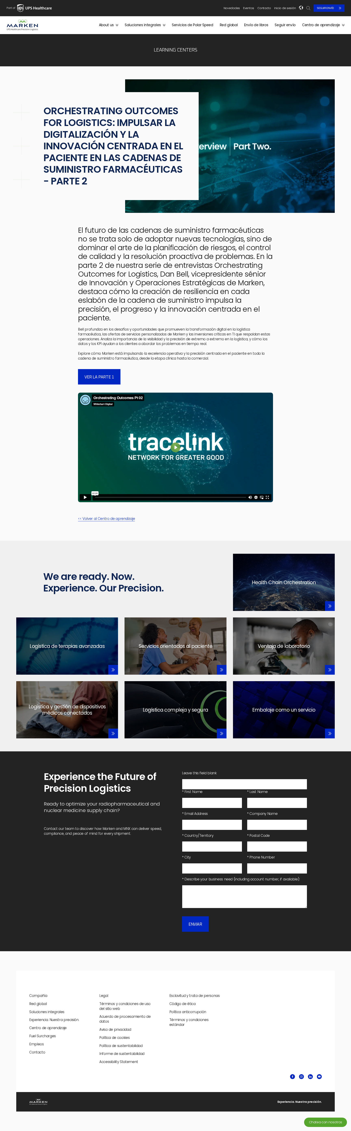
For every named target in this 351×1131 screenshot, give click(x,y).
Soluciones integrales (143, 25)
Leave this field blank (199, 773)
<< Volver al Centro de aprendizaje (106, 518)
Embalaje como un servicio (283, 710)
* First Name (192, 792)
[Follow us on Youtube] (319, 1076)
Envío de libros (256, 25)
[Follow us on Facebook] (292, 1076)
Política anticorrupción (187, 1011)
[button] (175, 447)
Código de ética (182, 1003)
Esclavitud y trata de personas (194, 995)
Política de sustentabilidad (121, 1045)
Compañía (38, 995)
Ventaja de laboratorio (284, 646)
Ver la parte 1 (99, 377)
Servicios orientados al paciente (175, 646)
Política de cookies (114, 1037)
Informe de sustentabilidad (121, 1053)
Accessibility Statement (118, 1061)
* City (186, 857)
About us (106, 25)
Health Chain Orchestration (284, 582)
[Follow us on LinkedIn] (310, 1076)
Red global (229, 25)
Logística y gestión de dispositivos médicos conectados (67, 709)
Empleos (36, 1044)
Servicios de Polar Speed (192, 25)
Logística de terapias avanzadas (67, 646)
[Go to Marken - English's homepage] (22, 25)
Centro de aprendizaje (321, 25)
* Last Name (257, 792)
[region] (175, 447)
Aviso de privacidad (115, 1029)
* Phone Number (261, 857)
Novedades (232, 8)
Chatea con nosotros (325, 1122)
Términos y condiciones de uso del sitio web (125, 1006)
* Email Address (195, 813)
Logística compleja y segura (175, 710)
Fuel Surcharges (42, 1036)
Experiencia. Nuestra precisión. (54, 1019)
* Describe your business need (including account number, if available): (241, 879)
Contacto (264, 8)
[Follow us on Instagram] (301, 1076)
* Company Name (262, 813)
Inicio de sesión (285, 8)
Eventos (248, 8)
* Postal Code (258, 835)
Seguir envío (325, 8)
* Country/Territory (197, 835)
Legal (103, 995)
